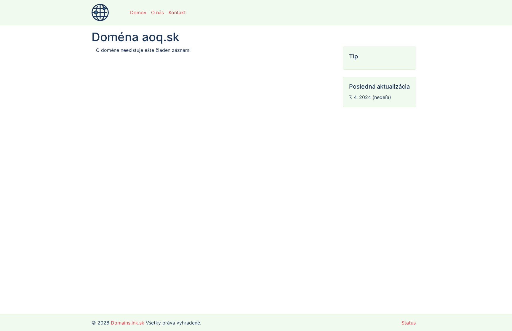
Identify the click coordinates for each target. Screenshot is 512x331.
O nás (157, 12)
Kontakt (177, 12)
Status (408, 323)
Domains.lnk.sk (127, 323)
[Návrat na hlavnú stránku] (100, 12)
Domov (138, 12)
